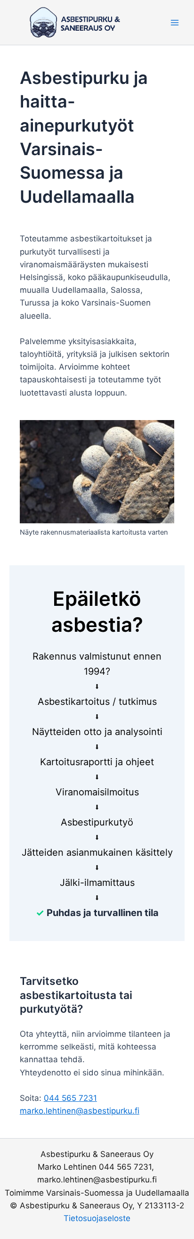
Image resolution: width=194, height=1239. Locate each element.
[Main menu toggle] (175, 23)
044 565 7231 (70, 1098)
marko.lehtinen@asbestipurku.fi (79, 1110)
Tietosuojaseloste (97, 1218)
